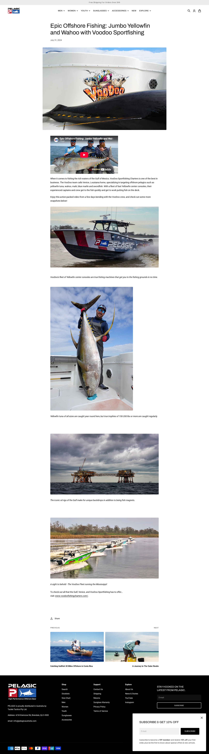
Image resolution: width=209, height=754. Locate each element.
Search (65, 689)
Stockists (66, 694)
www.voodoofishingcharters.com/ (71, 596)
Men (63, 702)
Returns (96, 698)
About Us (129, 689)
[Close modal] (201, 717)
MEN (60, 11)
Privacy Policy (99, 707)
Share (57, 618)
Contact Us (98, 689)
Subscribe (190, 731)
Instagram (129, 702)
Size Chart (66, 698)
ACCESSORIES (119, 11)
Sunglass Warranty (101, 702)
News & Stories (131, 694)
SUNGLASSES (100, 11)
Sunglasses (67, 715)
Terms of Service (100, 711)
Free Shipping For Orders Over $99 (104, 2)
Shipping (97, 694)
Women (65, 707)
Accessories (67, 720)
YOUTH (84, 11)
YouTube (129, 698)
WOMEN (72, 11)
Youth (64, 711)
